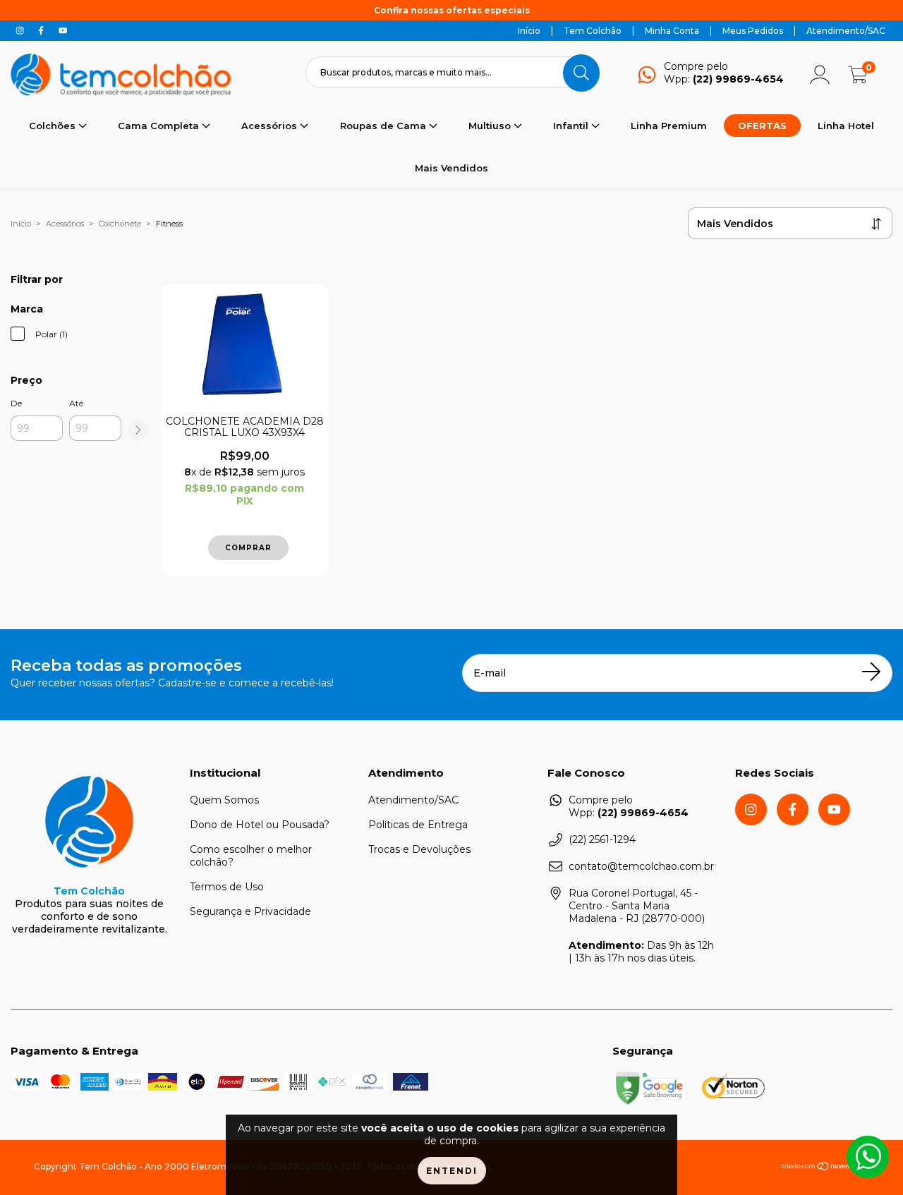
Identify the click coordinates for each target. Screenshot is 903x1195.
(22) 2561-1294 (602, 839)
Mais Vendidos (451, 168)
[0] (858, 79)
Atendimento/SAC (845, 30)
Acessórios (270, 125)
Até (76, 403)
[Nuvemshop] (825, 1167)
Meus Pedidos (752, 30)
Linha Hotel (846, 125)
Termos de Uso (227, 886)
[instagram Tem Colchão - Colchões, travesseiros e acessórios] (21, 30)
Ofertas (762, 125)
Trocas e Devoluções (419, 849)
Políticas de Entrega (418, 824)
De (16, 403)
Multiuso (491, 125)
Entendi (452, 1170)
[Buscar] (581, 72)
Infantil (572, 125)
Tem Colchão (593, 30)
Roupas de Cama (384, 125)
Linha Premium (669, 125)
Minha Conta (672, 30)
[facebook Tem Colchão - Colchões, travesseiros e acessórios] (42, 30)
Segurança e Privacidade (250, 911)
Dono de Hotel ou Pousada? (259, 824)
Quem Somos (224, 800)
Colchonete (120, 224)
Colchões (53, 125)
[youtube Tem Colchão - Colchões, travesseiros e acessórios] (63, 30)
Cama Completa (160, 125)
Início (529, 30)
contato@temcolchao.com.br (641, 866)
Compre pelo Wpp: (724, 72)
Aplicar (138, 430)
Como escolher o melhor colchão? (251, 855)
